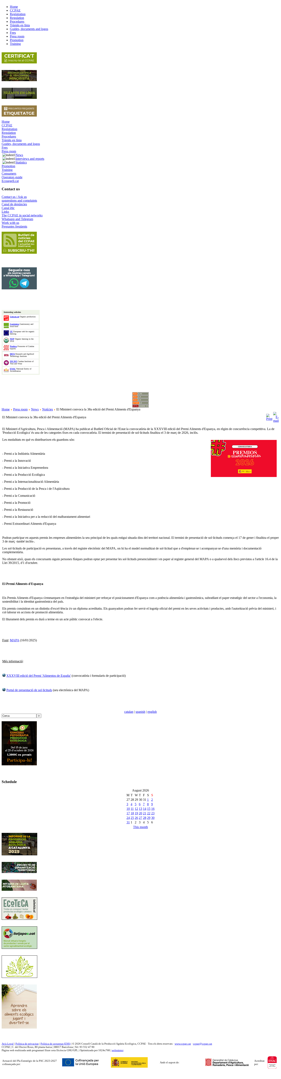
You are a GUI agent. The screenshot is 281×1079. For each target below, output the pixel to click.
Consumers (9, 173)
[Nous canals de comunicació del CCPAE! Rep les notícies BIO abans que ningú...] (19, 288)
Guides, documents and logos (21, 144)
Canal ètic (8, 208)
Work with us (10, 222)
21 (144, 813)
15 (148, 808)
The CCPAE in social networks (22, 215)
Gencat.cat (14, 317)
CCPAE (7, 125)
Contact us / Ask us (14, 197)
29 (148, 817)
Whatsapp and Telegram (17, 219)
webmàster (117, 1050)
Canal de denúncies (14, 204)
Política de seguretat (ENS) (55, 1043)
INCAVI (13, 361)
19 (136, 813)
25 (132, 817)
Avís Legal (8, 1043)
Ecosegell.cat (10, 181)
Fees (5, 147)
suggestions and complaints (19, 200)
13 (140, 808)
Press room (9, 151)
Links (5, 211)
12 (136, 808)
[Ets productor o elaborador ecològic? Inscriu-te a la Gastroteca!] (19, 918)
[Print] (269, 416)
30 (152, 817)
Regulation (9, 132)
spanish (140, 711)
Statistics (21, 162)
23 (152, 813)
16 (152, 808)
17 (128, 813)
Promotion (8, 166)
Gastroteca (14, 324)
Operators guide (12, 177)
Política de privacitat (27, 1043)
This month (140, 827)
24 (128, 817)
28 (144, 817)
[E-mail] (276, 416)
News (19, 155)
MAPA (14, 640)
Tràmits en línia (12, 140)
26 (136, 817)
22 (148, 813)
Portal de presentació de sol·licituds (29, 690)
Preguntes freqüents (14, 226)
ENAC (13, 369)
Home (6, 121)
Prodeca (13, 346)
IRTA (12, 354)
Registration (9, 129)
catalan (128, 711)
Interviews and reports (29, 158)
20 (140, 813)
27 (140, 817)
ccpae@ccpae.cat (202, 1043)
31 (128, 822)
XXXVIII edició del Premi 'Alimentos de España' (38, 675)
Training (7, 170)
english (152, 711)
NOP (12, 339)
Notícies (47, 409)
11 (132, 808)
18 (132, 813)
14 (144, 808)
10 (128, 808)
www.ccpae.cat (183, 1043)
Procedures (9, 136)
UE (11, 331)
